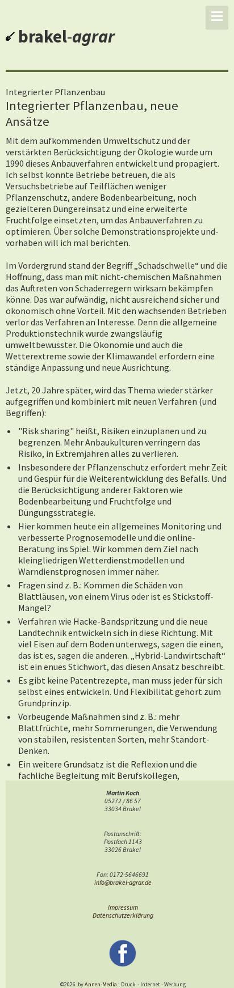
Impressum (123, 907)
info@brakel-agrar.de (123, 883)
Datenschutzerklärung (123, 915)
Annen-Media (101, 984)
